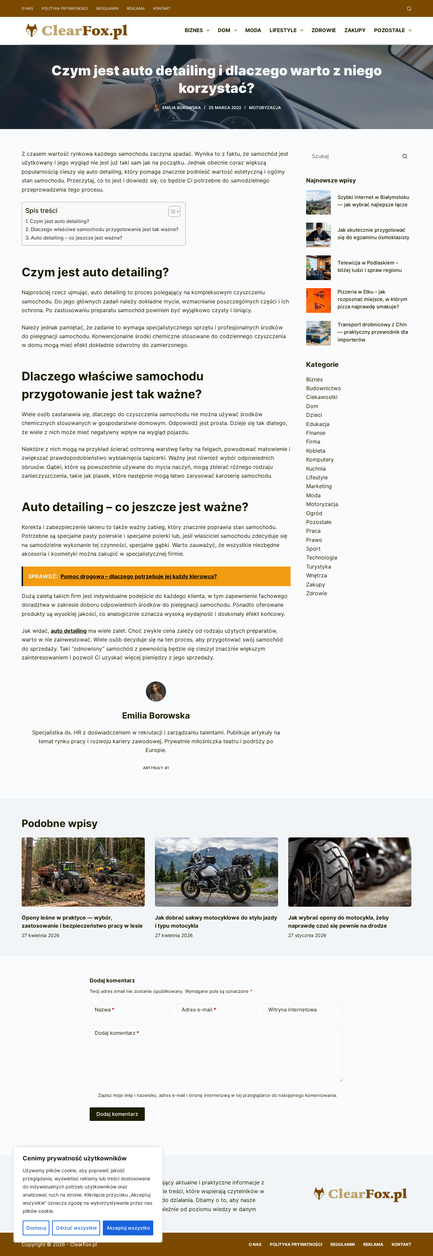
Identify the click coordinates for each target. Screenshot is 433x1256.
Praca (313, 530)
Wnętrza (316, 575)
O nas (27, 8)
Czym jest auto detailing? (59, 221)
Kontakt (161, 8)
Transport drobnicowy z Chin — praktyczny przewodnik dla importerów (373, 332)
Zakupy (355, 30)
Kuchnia (316, 468)
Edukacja (317, 424)
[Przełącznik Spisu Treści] (171, 211)
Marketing (319, 486)
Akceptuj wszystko (128, 1228)
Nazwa (104, 1009)
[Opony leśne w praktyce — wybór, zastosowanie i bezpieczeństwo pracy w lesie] (83, 872)
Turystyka (318, 566)
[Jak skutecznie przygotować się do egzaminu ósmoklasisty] (318, 235)
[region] (88, 1194)
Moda (253, 30)
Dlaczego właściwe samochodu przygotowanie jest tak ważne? (105, 229)
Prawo (314, 539)
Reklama (136, 8)
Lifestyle (283, 30)
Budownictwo (323, 388)
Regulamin (107, 8)
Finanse (315, 432)
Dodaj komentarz (117, 1033)
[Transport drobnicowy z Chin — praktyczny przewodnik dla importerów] (318, 333)
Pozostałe (389, 30)
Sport (313, 548)
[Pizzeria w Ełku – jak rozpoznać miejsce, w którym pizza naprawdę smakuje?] (318, 300)
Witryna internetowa (292, 1009)
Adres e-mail (199, 1009)
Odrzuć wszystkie (76, 1228)
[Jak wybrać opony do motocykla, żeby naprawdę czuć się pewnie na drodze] (349, 872)
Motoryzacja (265, 107)
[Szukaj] (409, 8)
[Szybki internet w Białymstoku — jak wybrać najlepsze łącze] (318, 202)
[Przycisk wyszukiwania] (404, 156)
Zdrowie (324, 30)
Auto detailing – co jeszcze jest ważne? (76, 238)
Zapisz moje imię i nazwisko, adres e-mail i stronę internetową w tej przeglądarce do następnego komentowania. (217, 1095)
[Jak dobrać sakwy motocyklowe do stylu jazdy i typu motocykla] (216, 872)
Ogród (314, 513)
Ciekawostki (322, 397)
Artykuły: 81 (156, 767)
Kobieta (315, 450)
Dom (224, 30)
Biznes (194, 30)
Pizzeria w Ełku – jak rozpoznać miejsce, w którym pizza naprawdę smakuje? (372, 299)
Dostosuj (36, 1228)
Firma (313, 441)
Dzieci (314, 414)
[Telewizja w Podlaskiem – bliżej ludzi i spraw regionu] (318, 267)
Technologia (321, 557)
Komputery (320, 459)
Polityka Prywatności (65, 8)
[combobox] (352, 156)
